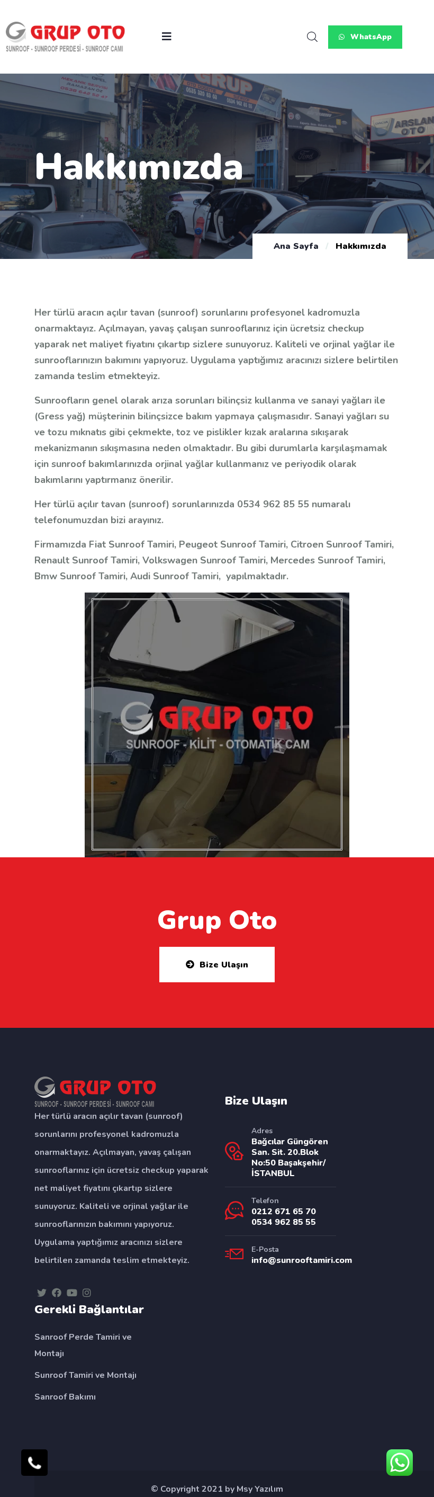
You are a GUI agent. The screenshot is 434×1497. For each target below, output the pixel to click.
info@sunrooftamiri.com (301, 1260)
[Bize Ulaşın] (34, 1462)
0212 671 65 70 (283, 1211)
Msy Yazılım (260, 1489)
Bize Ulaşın (224, 965)
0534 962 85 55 (273, 504)
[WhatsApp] (399, 1462)
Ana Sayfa (296, 246)
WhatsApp (370, 37)
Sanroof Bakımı (65, 1397)
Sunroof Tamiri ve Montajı (85, 1375)
